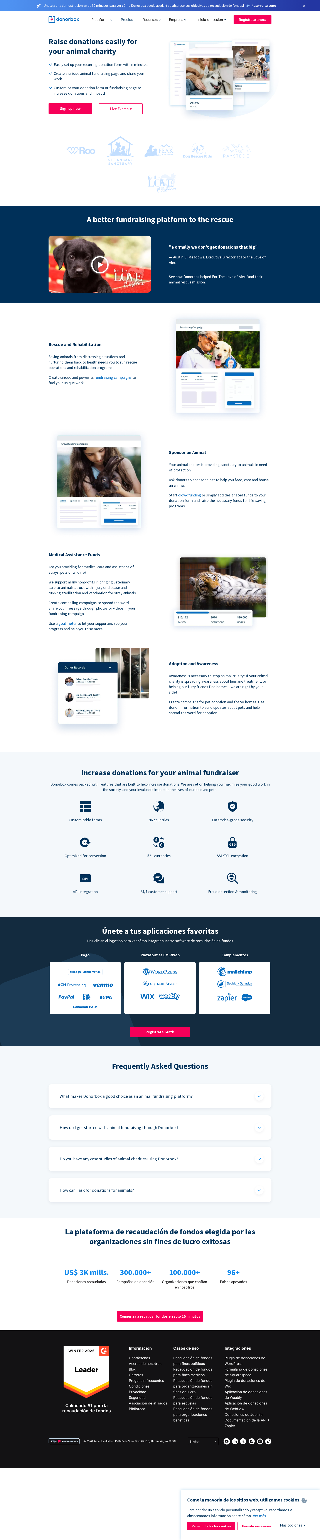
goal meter (68, 623)
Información (140, 1348)
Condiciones (139, 1386)
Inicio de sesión (210, 19)
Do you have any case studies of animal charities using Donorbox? (119, 1158)
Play (100, 264)
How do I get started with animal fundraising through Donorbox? (119, 1127)
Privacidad (137, 1392)
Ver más (259, 1515)
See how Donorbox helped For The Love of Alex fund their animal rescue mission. (216, 279)
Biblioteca (137, 1409)
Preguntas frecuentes (146, 1380)
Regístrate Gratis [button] (160, 1031)
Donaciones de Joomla (244, 1414)
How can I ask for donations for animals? (97, 1190)
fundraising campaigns (113, 377)
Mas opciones (291, 1525)
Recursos (150, 19)
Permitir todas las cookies (211, 1526)
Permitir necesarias (256, 1526)
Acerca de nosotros (145, 1363)
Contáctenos (139, 1358)
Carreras (136, 1375)
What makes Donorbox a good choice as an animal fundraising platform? (126, 1096)
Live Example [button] (121, 108)
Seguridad (137, 1397)
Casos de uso (186, 1348)
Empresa (176, 19)
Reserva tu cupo (264, 5)
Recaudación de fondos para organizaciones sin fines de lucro (192, 1386)
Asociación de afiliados (148, 1403)
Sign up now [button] (70, 108)
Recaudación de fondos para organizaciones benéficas (192, 1414)
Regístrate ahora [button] (252, 19)
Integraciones (238, 1348)
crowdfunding (189, 495)
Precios (127, 19)
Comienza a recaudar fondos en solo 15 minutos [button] (160, 1316)
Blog (132, 1369)
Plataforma (100, 19)
